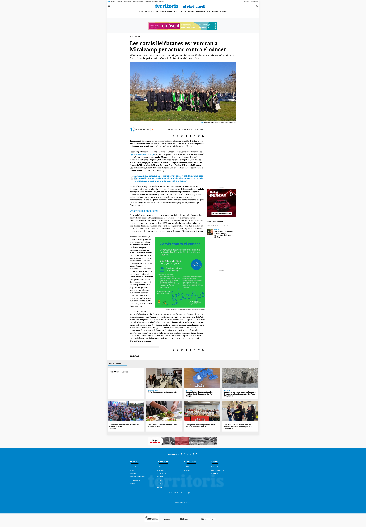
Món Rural (133, 466)
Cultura (132, 483)
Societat (133, 470)
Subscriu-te (254, 1)
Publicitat (214, 466)
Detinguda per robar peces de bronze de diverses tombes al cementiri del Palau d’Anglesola (240, 394)
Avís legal (214, 473)
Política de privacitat (218, 470)
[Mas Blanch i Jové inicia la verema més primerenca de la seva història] (210, 232)
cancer (151, 346)
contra (156, 346)
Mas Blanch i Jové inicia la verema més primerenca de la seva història (223, 234)
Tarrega (119, 1)
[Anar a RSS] (196, 453)
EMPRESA (133, 473)
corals (138, 346)
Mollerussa (127, 1)
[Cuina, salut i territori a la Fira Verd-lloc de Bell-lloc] (164, 411)
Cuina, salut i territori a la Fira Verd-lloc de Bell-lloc (162, 426)
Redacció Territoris (142, 129)
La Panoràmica (135, 480)
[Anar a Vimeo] (193, 453)
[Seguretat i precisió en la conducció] (164, 378)
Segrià (159, 480)
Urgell (159, 487)
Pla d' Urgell (135, 37)
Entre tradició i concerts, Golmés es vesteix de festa (124, 426)
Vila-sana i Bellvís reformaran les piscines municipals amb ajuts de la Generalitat (238, 427)
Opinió (186, 466)
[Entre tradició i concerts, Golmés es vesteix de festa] (126, 411)
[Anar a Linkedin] (187, 453)
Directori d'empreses (137, 477)
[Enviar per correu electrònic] (173, 136)
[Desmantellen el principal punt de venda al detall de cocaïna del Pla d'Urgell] (202, 378)
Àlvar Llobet (112, 428)
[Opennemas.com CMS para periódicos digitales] (183, 503)
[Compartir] (182, 136)
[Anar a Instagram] (190, 453)
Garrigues (160, 470)
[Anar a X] (184, 453)
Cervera (155, 1)
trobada (133, 346)
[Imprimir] (178, 136)
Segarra (160, 477)
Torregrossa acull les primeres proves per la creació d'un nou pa (201, 426)
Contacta (246, 1)
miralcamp (144, 346)
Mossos (161, 1)
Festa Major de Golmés (118, 372)
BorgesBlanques (138, 1)
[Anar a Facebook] (181, 453)
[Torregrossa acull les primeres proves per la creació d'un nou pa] (202, 411)
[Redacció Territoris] (132, 129)
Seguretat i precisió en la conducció (162, 392)
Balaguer (148, 1)
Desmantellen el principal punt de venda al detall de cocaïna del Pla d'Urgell (199, 394)
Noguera (160, 483)
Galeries (187, 470)
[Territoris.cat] (180, 6)
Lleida (113, 1)
